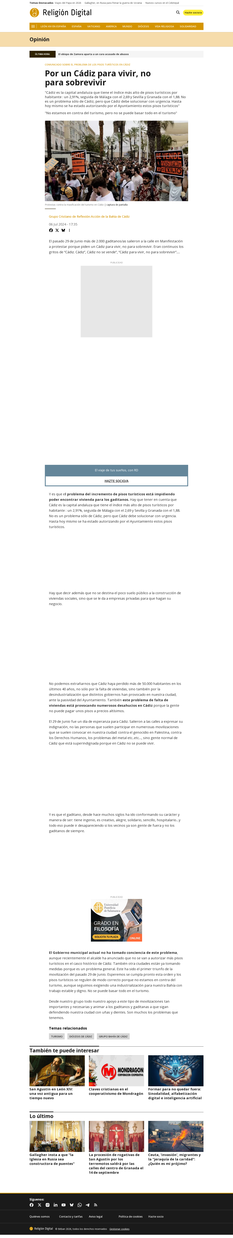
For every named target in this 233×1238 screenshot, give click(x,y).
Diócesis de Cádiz (80, 1036)
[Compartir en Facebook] (51, 230)
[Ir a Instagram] (48, 1205)
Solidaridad (188, 26)
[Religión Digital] (60, 12)
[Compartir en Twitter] (57, 230)
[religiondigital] (41, 1228)
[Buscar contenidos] (177, 12)
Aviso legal (96, 1216)
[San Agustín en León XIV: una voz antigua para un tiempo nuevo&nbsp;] (57, 1070)
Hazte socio (156, 1216)
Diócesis (143, 26)
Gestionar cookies (119, 1229)
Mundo (127, 26)
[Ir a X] (40, 1205)
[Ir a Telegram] (88, 1205)
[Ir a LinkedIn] (56, 1205)
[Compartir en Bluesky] (63, 230)
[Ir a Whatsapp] (80, 1205)
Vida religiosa (164, 26)
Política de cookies (131, 1216)
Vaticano (93, 26)
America (111, 26)
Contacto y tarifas (71, 1216)
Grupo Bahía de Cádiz (113, 1036)
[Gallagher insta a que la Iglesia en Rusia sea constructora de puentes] (57, 1136)
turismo (57, 1036)
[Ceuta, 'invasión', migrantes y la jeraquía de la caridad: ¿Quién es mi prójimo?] (175, 1136)
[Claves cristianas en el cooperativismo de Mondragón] (116, 1070)
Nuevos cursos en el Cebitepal (162, 2)
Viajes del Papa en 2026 (68, 2)
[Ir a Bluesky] (72, 1205)
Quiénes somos (40, 1216)
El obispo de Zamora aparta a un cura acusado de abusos (93, 54)
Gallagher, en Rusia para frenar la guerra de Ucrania (113, 2)
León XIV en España (53, 26)
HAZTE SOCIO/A (116, 481)
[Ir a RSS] (96, 1205)
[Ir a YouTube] (64, 1205)
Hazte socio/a (193, 12)
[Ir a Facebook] (32, 1205)
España (77, 26)
